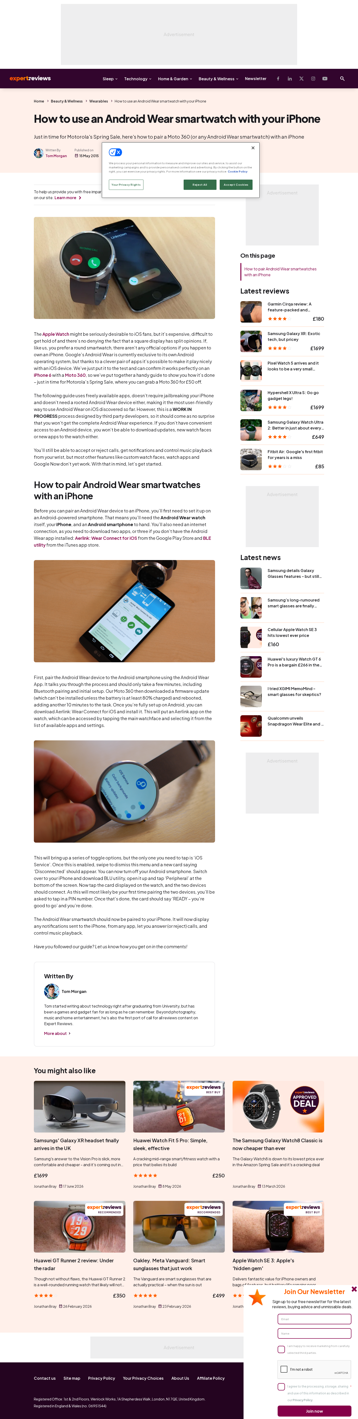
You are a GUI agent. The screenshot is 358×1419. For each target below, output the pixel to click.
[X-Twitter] (301, 78)
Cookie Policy (237, 171)
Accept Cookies (236, 184)
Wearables (98, 101)
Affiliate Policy (211, 1378)
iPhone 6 (42, 375)
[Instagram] (313, 78)
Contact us (45, 1378)
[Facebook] (278, 78)
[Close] (253, 148)
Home (39, 101)
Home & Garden (173, 78)
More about (55, 1033)
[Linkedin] (290, 78)
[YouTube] (325, 78)
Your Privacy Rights (126, 184)
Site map (72, 1378)
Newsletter (255, 78)
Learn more (65, 197)
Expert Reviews (26, 79)
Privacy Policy (101, 1378)
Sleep (108, 78)
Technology (136, 78)
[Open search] (342, 78)
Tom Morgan (56, 155)
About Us (180, 1378)
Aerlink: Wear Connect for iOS (106, 538)
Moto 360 (75, 375)
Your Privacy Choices (143, 1378)
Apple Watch (55, 334)
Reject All (200, 184)
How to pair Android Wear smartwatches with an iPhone (280, 271)
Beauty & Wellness (217, 78)
